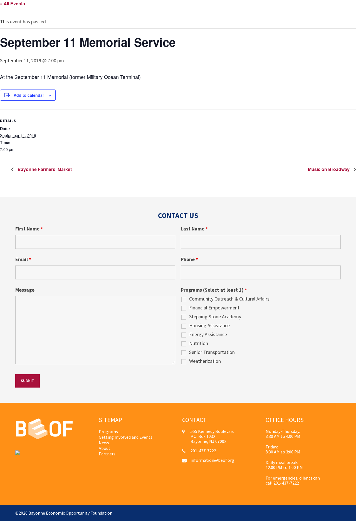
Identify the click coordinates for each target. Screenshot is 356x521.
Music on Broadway (329, 169)
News (104, 442)
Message (24, 290)
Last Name (194, 229)
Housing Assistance (209, 325)
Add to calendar (29, 95)
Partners (107, 454)
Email (23, 259)
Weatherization (205, 361)
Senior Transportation (212, 352)
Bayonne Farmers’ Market (44, 169)
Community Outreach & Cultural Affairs (229, 299)
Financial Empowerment (214, 308)
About (104, 448)
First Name (29, 229)
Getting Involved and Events (125, 437)
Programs (108, 431)
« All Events (12, 3)
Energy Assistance (208, 334)
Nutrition (198, 343)
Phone (189, 259)
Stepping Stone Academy (215, 316)
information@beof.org (212, 460)
